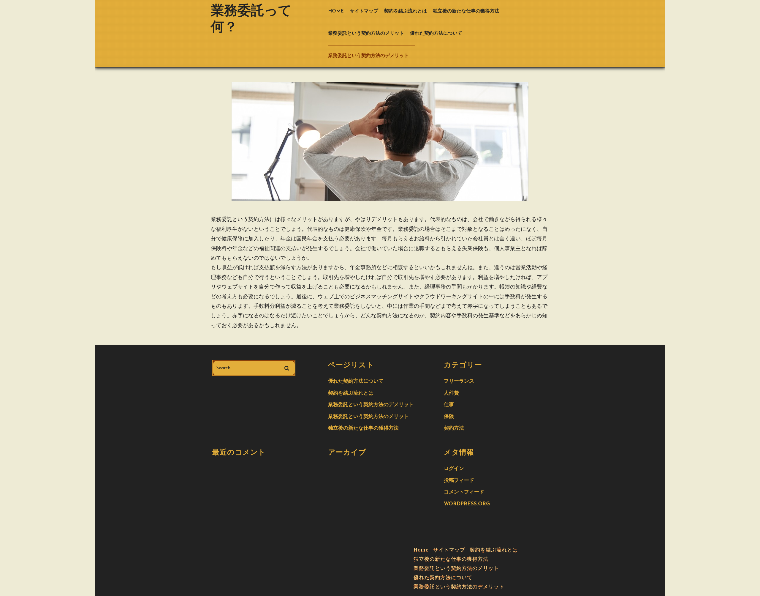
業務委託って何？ (251, 19)
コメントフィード (464, 492)
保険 (449, 416)
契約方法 (454, 428)
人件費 (451, 393)
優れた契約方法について (436, 33)
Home (336, 11)
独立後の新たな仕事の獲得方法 (466, 11)
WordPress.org (467, 504)
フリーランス (459, 381)
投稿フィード (459, 480)
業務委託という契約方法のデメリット (368, 55)
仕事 (449, 404)
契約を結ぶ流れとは (405, 11)
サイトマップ (364, 11)
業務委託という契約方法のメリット (366, 33)
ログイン (454, 468)
